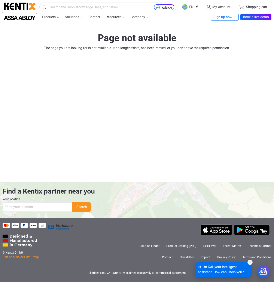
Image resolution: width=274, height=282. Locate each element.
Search (81, 207)
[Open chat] (263, 271)
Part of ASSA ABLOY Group (21, 257)
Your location (11, 199)
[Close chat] (250, 262)
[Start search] (44, 7)
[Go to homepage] (20, 11)
